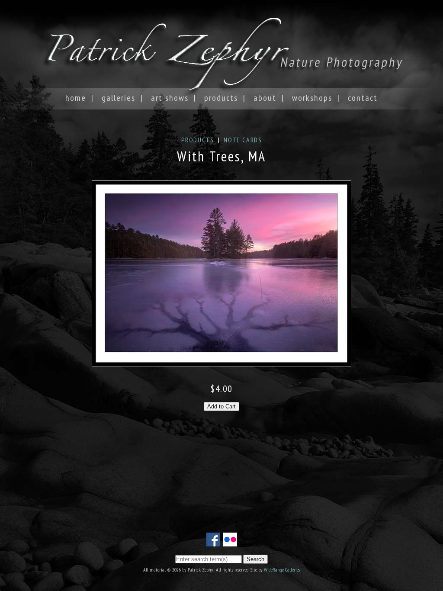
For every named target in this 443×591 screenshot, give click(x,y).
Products (221, 97)
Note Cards (243, 139)
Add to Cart (221, 406)
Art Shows (170, 97)
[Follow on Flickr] (230, 541)
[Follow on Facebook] (213, 541)
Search (255, 559)
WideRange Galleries (282, 569)
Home (75, 97)
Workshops (312, 97)
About (265, 97)
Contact (363, 97)
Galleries (118, 97)
